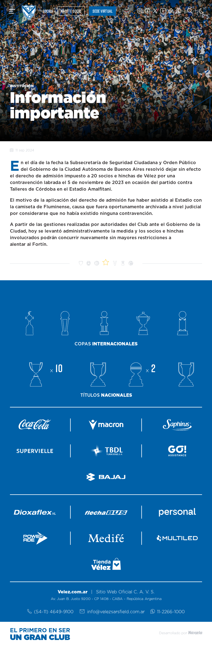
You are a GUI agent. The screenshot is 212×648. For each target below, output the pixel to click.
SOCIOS (48, 11)
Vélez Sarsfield (29, 11)
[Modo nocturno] (201, 11)
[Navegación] (12, 11)
